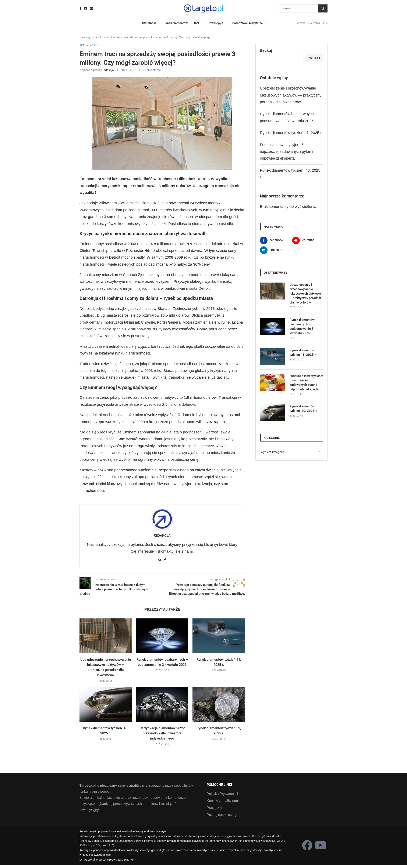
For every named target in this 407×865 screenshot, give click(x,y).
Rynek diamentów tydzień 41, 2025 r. (291, 133)
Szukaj (323, 8)
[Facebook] (80, 8)
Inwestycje (216, 23)
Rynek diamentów (176, 23)
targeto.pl (88, 859)
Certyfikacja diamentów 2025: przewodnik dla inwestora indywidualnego (162, 733)
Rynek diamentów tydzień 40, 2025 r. (303, 408)
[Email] (91, 8)
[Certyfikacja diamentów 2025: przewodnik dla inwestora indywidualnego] (162, 704)
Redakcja (107, 70)
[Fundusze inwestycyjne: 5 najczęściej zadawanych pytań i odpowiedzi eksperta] (272, 382)
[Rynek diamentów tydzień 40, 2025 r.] (105, 704)
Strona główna (88, 37)
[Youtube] (86, 8)
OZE (197, 23)
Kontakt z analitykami (223, 801)
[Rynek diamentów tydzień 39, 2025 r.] (218, 704)
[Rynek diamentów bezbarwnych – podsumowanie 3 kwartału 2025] (162, 635)
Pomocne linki (219, 784)
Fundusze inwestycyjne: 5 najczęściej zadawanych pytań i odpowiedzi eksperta (286, 152)
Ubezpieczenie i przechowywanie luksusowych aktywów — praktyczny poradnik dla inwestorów (290, 95)
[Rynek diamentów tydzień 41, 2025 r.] (218, 635)
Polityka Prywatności (222, 794)
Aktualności (149, 23)
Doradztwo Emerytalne (247, 23)
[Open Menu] (81, 23)
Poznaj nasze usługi (222, 815)
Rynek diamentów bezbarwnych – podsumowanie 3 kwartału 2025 (302, 326)
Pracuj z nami (217, 808)
